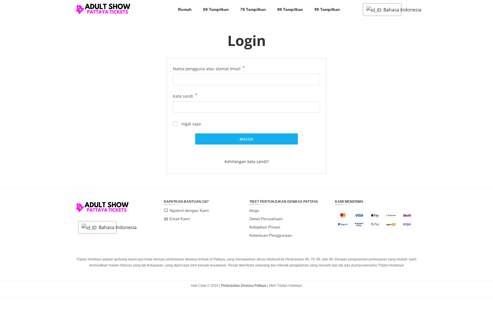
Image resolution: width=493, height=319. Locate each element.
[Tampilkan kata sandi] (315, 107)
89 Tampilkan (290, 9)
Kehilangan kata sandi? (247, 161)
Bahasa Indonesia (390, 10)
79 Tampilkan (253, 9)
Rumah (185, 9)
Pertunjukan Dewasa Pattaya (243, 286)
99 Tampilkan (327, 9)
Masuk (247, 139)
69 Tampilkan (216, 9)
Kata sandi (185, 96)
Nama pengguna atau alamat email (209, 68)
